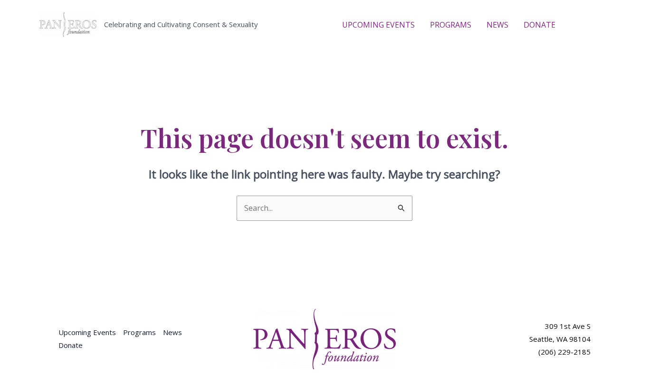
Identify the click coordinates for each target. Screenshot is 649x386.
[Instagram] (605, 25)
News (172, 332)
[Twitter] (591, 25)
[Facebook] (577, 25)
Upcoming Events (87, 332)
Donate (70, 345)
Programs (139, 332)
